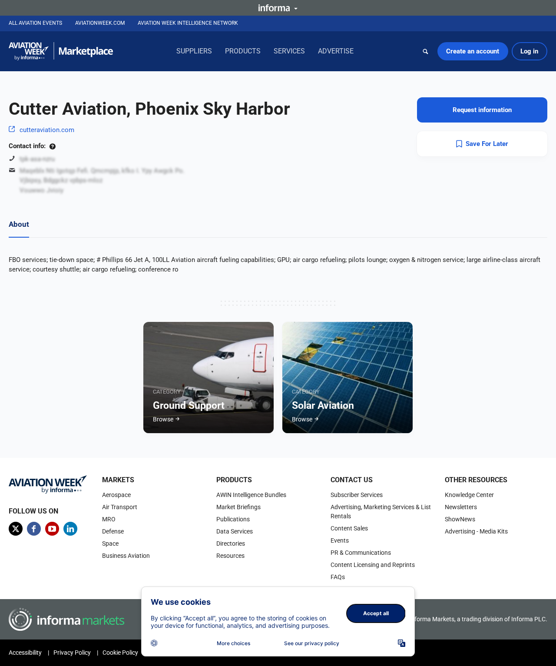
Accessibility (25, 652)
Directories (230, 543)
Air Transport (119, 507)
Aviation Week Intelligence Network (188, 23)
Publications (233, 519)
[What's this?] (52, 146)
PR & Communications (361, 552)
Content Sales (349, 528)
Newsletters (461, 507)
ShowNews (460, 519)
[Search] (425, 51)
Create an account (472, 51)
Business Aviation (126, 555)
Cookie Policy (120, 652)
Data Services (234, 531)
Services (289, 51)
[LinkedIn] (70, 529)
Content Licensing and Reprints (373, 564)
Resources (230, 555)
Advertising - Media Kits (476, 531)
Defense (113, 531)
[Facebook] (34, 529)
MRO (109, 519)
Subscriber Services (357, 494)
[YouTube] (52, 529)
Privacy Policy (72, 652)
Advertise (336, 51)
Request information (482, 110)
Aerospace (116, 494)
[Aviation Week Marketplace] (61, 51)
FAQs (338, 576)
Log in (529, 51)
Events (340, 540)
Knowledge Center (469, 494)
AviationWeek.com (100, 23)
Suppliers (194, 51)
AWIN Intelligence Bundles (251, 494)
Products (243, 51)
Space (110, 543)
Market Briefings (238, 507)
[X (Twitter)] (16, 529)
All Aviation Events (35, 23)
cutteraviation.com (47, 130)
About (19, 224)
